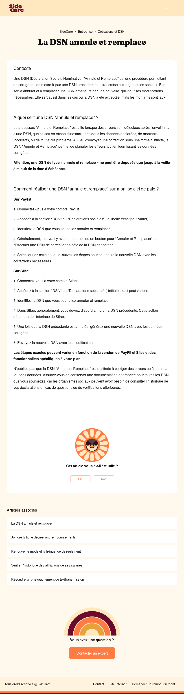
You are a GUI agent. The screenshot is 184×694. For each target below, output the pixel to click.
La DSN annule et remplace (31, 523)
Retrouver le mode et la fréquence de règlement (46, 551)
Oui (80, 479)
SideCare (66, 31)
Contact (98, 684)
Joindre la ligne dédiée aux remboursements (43, 537)
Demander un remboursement (153, 684)
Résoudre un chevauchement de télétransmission (47, 579)
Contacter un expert (92, 653)
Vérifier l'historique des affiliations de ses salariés (47, 565)
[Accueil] (16, 8)
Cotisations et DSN (111, 31)
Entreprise (85, 31)
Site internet (118, 684)
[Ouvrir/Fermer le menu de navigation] (167, 8)
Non (103, 479)
